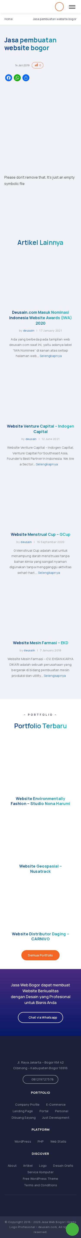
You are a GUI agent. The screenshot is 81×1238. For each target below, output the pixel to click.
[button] (40, 1017)
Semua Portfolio (40, 955)
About (12, 1165)
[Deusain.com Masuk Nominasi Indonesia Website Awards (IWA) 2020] (40, 301)
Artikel (28, 1165)
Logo (43, 1165)
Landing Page (23, 1111)
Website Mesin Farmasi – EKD (40, 642)
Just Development (55, 1117)
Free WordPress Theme (40, 1179)
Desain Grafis (63, 1165)
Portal (44, 1111)
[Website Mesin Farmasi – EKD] (40, 631)
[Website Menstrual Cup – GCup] (40, 523)
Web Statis (58, 1141)
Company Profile (27, 1104)
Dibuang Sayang (24, 1117)
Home (9, 19)
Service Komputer (40, 1172)
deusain (28, 330)
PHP (41, 1141)
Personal (61, 1111)
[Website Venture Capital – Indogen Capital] (40, 415)
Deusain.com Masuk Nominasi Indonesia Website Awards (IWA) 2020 (40, 318)
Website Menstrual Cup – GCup (40, 534)
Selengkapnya (51, 355)
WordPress (22, 1141)
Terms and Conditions (40, 1185)
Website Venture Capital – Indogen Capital (40, 428)
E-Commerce (56, 1104)
